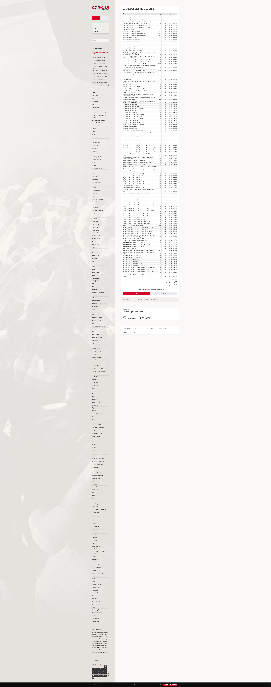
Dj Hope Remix (96, 284)
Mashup (94, 447)
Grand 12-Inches (96, 391)
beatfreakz (99, 632)
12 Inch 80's (95, 96)
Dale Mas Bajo (95, 244)
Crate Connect (95, 221)
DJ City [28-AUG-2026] (99, 61)
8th (92, 632)
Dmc (93, 323)
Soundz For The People (98, 565)
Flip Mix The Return (97, 368)
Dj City (93, 264)
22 (105, 673)
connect (93, 636)
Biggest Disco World (97, 159)
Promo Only (95, 529)
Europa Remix (96, 348)
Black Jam (94, 165)
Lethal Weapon (96, 436)
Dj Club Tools (95, 272)
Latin (93, 430)
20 (100, 673)
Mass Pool (94, 450)
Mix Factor (95, 470)
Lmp (93, 439)
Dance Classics (96, 250)
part (98, 645)
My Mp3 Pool (95, 489)
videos (101, 652)
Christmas (94, 193)
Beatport (94, 151)
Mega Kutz (95, 456)
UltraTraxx (95, 598)
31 (93, 678)
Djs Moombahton (96, 320)
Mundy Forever (96, 487)
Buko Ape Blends (96, 182)
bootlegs (93, 634)
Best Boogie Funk (96, 157)
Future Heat (95, 382)
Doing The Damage (97, 337)
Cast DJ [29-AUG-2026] (99, 79)
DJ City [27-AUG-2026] (99, 58)
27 (100, 675)
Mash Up (94, 444)
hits (108, 639)
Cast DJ (94, 188)
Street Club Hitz (96, 570)
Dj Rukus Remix (96, 300)
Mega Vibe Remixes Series (99, 461)
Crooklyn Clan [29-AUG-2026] (101, 63)
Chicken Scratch (96, 190)
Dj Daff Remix (95, 278)
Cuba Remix (95, 233)
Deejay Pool (140, 299)
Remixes (94, 556)
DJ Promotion (95, 295)
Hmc (93, 396)
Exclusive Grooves (97, 351)
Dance (93, 247)
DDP (93, 252)
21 (103, 673)
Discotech (94, 258)
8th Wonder (95, 101)
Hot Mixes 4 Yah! (96, 402)
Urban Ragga (95, 604)
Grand (93, 388)
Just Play (94, 419)
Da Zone (94, 241)
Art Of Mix (94, 134)
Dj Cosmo (94, 275)
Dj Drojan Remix (96, 281)
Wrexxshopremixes (97, 613)
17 (93, 673)
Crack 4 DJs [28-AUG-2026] (100, 73)
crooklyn (104, 636)
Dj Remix (94, 298)
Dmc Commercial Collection (99, 326)
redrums (94, 647)
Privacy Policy (154, 328)
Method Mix (95, 467)
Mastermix (95, 453)
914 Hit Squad (95, 107)
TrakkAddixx (95, 587)
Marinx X (94, 442)
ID (92, 416)
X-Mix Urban (95, 621)
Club (93, 205)
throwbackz (104, 649)
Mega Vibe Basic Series (98, 458)
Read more (173, 685)
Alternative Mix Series (98, 123)
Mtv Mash (94, 484)
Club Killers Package (97, 210)
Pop (93, 518)
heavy (105, 639)
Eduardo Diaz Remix (97, 346)
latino (106, 641)
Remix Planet (95, 549)
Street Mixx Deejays (97, 573)
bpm (93, 174)
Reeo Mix (94, 540)
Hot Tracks (95, 405)
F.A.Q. (95, 28)
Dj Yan (93, 309)
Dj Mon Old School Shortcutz (99, 292)
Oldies (93, 495)
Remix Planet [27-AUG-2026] (101, 85)
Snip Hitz (94, 562)
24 (93, 675)
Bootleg (94, 171)
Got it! (166, 685)
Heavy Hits (95, 394)
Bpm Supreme (96, 176)
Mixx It (94, 481)
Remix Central (96, 546)
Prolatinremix (95, 521)
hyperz (96, 641)
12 (98, 671)
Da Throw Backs (96, 236)
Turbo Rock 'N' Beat (97, 593)
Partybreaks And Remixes (99, 509)
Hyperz (94, 410)
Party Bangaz (95, 504)
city (100, 634)
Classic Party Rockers (97, 199)
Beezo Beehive (96, 154)
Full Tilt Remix (96, 377)
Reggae (94, 543)
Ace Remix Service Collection (99, 113)
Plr (92, 515)
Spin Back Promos (96, 567)
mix (101, 643)
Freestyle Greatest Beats (98, 371)
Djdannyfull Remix (97, 317)
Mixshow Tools (96, 478)
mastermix (97, 643)
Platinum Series (96, 512)
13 (100, 671)
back (95, 632)
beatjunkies (105, 632)
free (100, 639)
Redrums (94, 537)
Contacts (95, 32)
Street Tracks (95, 576)
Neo (93, 492)
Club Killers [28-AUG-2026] (100, 71)
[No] (269, 684)
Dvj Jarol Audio (96, 343)
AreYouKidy (95, 131)
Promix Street (95, 526)
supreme (96, 650)
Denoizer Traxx (96, 255)
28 (103, 675)
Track (93, 581)
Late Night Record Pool (98, 427)
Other (93, 498)
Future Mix (95, 385)
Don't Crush (95, 340)
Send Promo (140, 328)
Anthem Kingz (95, 128)
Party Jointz (95, 506)
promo (105, 645)
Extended (94, 354)
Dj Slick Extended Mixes (98, 303)
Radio (93, 532)
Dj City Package (96, 267)
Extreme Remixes (96, 357)
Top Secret (95, 579)
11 (95, 671)
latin (103, 641)
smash (93, 649)
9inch (93, 110)
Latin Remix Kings (97, 433)
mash (93, 643)
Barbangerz (95, 140)
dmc (93, 639)
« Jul (95, 680)
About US (129, 328)
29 (105, 675)
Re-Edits (94, 535)
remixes (104, 647)
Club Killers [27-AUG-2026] (100, 76)
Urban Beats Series (97, 601)
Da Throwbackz (96, 238)
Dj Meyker (94, 289)
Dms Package (95, 334)
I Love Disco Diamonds (98, 413)
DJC (93, 312)
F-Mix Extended (96, 360)
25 (95, 675)
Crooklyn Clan (95, 230)
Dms (93, 331)
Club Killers (95, 207)
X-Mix (93, 615)
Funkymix (94, 379)
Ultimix (94, 596)
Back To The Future (97, 137)
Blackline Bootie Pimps (98, 168)
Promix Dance (95, 523)
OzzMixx (94, 501)
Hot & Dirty (95, 399)
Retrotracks (95, 559)
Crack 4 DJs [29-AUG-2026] (100, 82)
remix (98, 647)
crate (99, 636)
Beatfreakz (95, 145)
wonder (106, 652)
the (100, 650)
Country (94, 213)
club (105, 634)
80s (93, 98)
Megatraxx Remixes (97, 464)
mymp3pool (105, 643)
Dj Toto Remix (95, 306)
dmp (95, 639)
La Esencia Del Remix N (98, 425)
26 (98, 675)
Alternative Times (96, 126)
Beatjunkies (95, 148)
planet (101, 645)
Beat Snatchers (96, 142)
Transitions (95, 590)
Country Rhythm (96, 216)
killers (99, 641)
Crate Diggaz (95, 224)
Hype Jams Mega (96, 408)
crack (96, 636)
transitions (94, 652)
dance (108, 636)
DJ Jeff (93, 286)
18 (95, 673)
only (93, 645)
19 (98, 673)
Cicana (93, 196)
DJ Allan (94, 261)
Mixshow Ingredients (97, 475)
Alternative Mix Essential (98, 120)
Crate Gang (95, 227)
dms (97, 639)
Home (95, 25)
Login (96, 17)
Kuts (93, 422)
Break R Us (95, 179)
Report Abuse (162, 328)
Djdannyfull (95, 315)
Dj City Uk (94, 269)
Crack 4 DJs (95, 219)
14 (103, 671)
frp (103, 639)
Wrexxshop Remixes (97, 610)
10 (93, 671)
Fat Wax (94, 363)
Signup (105, 17)
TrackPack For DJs (97, 584)
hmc (93, 641)
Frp (93, 374)
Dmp (93, 329)
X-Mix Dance (95, 618)
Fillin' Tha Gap (96, 365)
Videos (93, 607)
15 (105, 671)
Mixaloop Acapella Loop (98, 473)
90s (93, 104)
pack (96, 645)
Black (93, 162)
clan (102, 634)
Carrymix (94, 185)
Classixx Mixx (95, 202)
